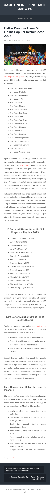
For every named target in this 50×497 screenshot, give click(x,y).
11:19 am (7, 40)
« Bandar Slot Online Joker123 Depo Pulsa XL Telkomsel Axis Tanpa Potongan (23, 469)
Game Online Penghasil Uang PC (25, 7)
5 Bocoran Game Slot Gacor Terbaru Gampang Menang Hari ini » (26, 478)
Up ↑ (26, 492)
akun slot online (39, 326)
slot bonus (24, 165)
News (15, 458)
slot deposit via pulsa (14, 76)
